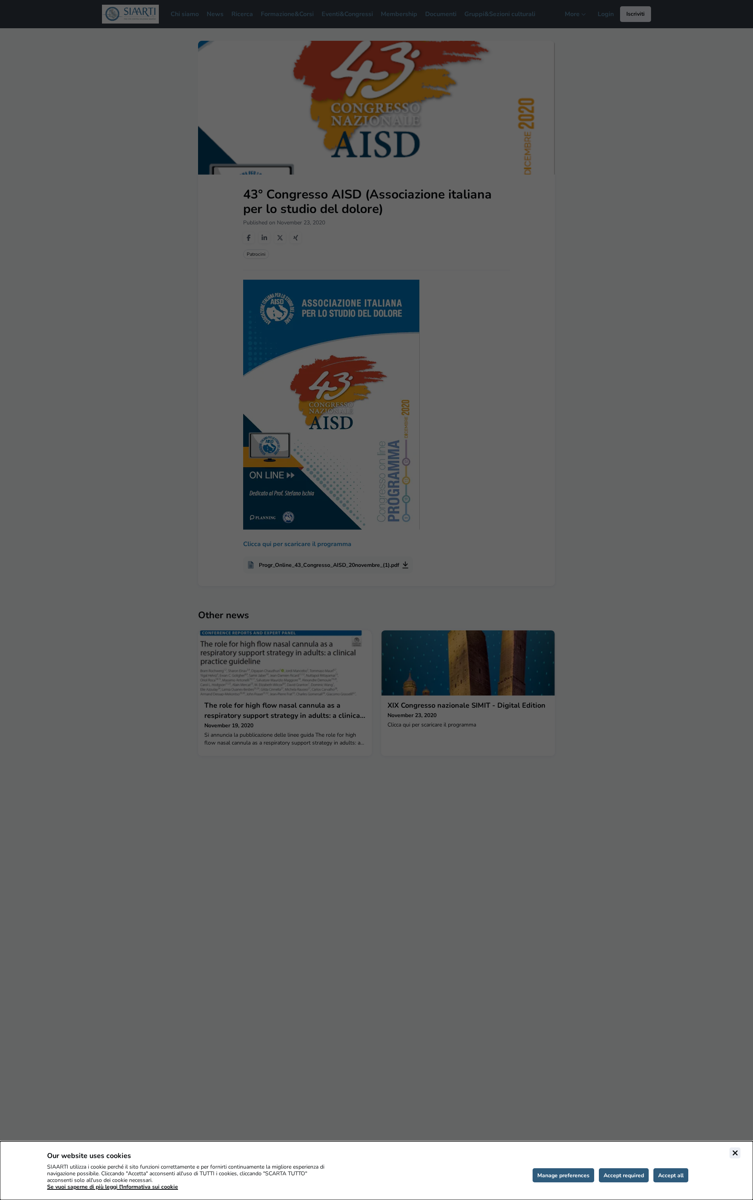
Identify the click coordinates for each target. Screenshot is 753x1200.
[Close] (734, 1152)
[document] (376, 1170)
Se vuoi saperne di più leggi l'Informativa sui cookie (112, 1187)
